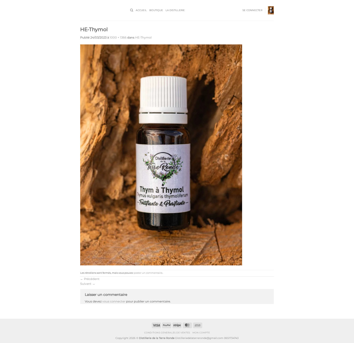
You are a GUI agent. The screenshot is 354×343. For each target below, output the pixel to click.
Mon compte (201, 332)
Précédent (90, 279)
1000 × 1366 (118, 37)
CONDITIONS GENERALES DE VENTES (167, 332)
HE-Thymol (143, 37)
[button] (131, 10)
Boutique (156, 10)
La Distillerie (175, 10)
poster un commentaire (148, 272)
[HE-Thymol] (161, 154)
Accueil (141, 10)
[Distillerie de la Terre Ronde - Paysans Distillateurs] (102, 10)
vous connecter (113, 301)
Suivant (87, 283)
